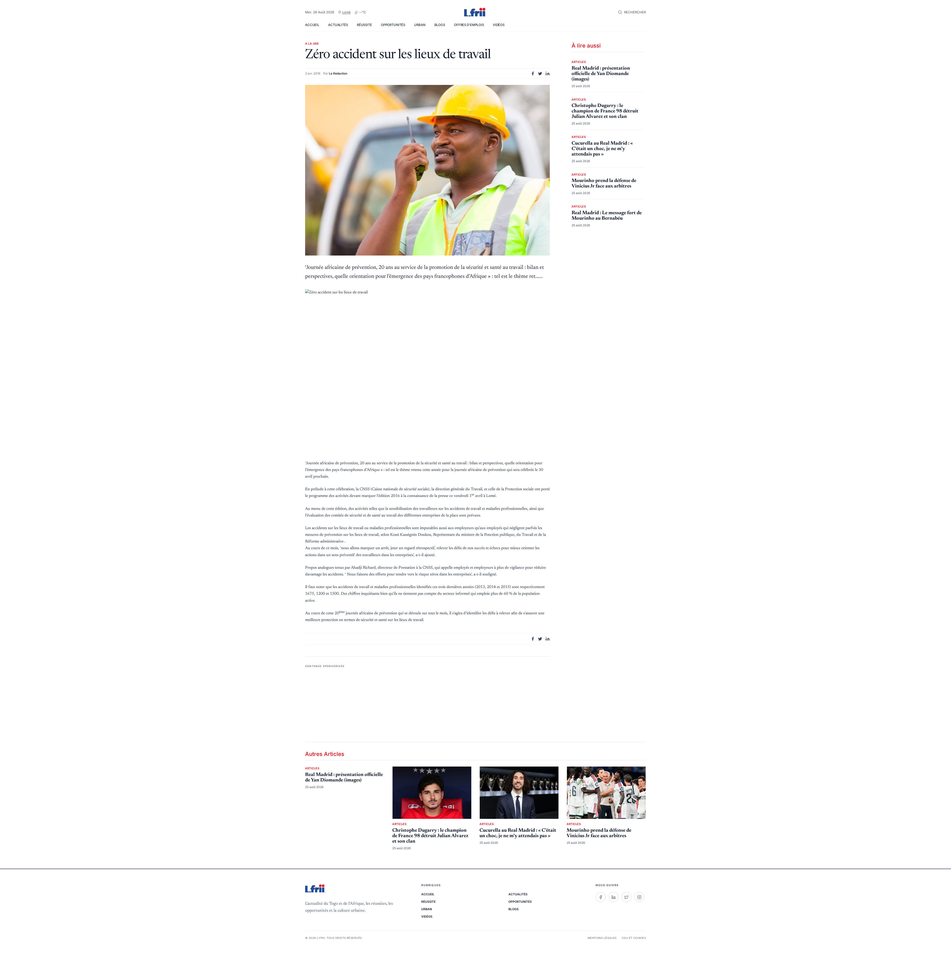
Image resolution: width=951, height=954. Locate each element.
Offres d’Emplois (469, 25)
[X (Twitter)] (626, 897)
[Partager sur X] (540, 73)
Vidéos (498, 25)
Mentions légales (602, 938)
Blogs (439, 25)
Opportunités (393, 25)
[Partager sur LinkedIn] (547, 73)
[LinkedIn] (613, 897)
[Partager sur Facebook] (532, 73)
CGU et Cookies (634, 938)
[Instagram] (639, 897)
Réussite (364, 25)
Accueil (312, 25)
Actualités (338, 25)
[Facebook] (601, 897)
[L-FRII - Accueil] (475, 12)
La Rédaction (338, 73)
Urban (419, 25)
